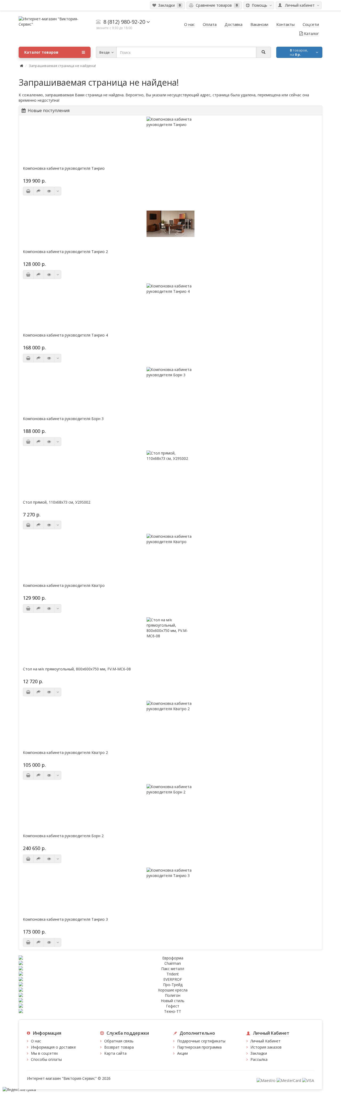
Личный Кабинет (265, 1040)
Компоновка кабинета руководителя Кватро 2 (65, 752)
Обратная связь (118, 1040)
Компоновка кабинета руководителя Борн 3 (63, 418)
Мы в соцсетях (44, 1053)
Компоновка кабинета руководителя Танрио (64, 168)
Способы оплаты (46, 1059)
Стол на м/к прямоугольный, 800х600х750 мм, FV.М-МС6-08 (77, 669)
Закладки (258, 1053)
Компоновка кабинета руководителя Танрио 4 (65, 335)
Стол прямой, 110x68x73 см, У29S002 (56, 502)
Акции (182, 1053)
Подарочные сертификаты (201, 1040)
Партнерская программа (199, 1047)
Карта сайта (115, 1053)
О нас (36, 1040)
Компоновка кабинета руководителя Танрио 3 (65, 919)
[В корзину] (28, 191)
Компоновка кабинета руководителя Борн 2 (63, 835)
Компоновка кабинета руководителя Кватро (64, 585)
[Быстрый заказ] (38, 191)
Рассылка (258, 1059)
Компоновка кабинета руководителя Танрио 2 (65, 251)
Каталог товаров (41, 52)
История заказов (266, 1047)
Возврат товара (119, 1047)
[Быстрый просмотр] (49, 191)
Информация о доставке (53, 1047)
